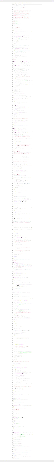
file (24, 4)
